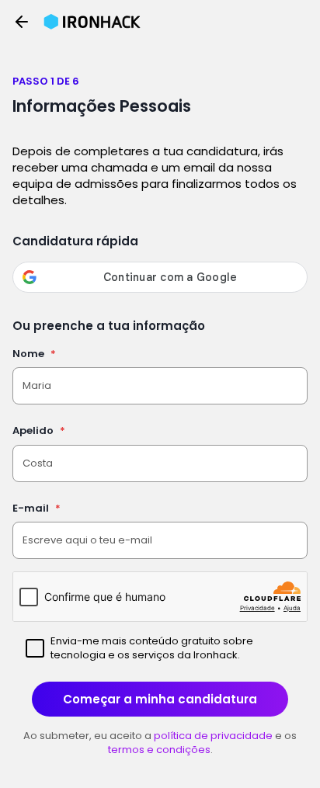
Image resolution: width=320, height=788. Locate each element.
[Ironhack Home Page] (92, 22)
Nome (34, 353)
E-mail (36, 508)
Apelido (38, 430)
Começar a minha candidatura (160, 699)
